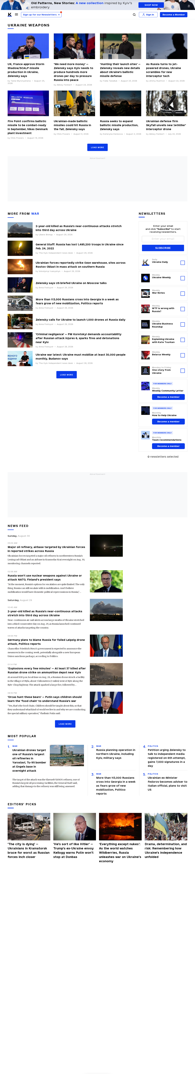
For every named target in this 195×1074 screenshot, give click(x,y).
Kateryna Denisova (113, 134)
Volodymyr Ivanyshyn (49, 271)
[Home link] (10, 14)
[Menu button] (16, 14)
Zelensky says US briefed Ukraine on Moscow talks (71, 283)
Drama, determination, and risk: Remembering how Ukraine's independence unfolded (166, 850)
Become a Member (174, 14)
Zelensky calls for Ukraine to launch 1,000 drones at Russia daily (80, 319)
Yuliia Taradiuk (110, 81)
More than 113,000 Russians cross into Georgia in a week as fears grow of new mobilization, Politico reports (115, 785)
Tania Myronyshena (21, 81)
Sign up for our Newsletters (41, 14)
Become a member (168, 397)
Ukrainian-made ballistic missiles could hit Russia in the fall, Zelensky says (72, 125)
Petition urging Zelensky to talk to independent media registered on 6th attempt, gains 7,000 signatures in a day (167, 757)
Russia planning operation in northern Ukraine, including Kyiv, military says (115, 753)
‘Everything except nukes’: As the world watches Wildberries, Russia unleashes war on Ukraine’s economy (120, 852)
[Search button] (134, 14)
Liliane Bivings (46, 234)
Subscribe (163, 247)
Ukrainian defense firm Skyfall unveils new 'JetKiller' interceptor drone (166, 125)
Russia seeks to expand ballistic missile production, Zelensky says (119, 125)
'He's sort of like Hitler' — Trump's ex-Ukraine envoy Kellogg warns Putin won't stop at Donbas (73, 850)
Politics (153, 746)
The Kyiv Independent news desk (56, 253)
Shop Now (151, 5)
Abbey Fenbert (64, 85)
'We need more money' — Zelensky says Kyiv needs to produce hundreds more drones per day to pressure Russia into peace (73, 72)
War (15, 746)
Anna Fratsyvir (46, 287)
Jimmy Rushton (157, 81)
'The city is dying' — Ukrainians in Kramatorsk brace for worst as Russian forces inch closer (29, 850)
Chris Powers (17, 138)
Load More (97, 147)
